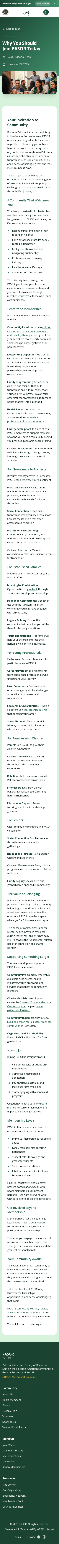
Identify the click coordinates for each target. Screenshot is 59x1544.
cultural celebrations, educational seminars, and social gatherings (29, 331)
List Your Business (12, 1506)
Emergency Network (14, 1495)
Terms (17, 1537)
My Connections (11, 1456)
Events (6, 1405)
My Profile (8, 1461)
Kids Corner (9, 1484)
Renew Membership (13, 1467)
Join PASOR (8, 1445)
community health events (22, 413)
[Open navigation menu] (53, 12)
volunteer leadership (35, 710)
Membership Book (13, 1501)
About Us (7, 1394)
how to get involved (33, 1222)
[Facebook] (38, 1537)
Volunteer (8, 1416)
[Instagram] (44, 1537)
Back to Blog (13, 28)
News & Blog (9, 1411)
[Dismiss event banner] (54, 4)
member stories (16, 296)
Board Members (11, 1400)
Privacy (31, 1537)
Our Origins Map (11, 1490)
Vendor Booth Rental (14, 1427)
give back (32, 589)
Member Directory (12, 1450)
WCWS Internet (45, 1529)
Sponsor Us (9, 1422)
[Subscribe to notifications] (46, 12)
